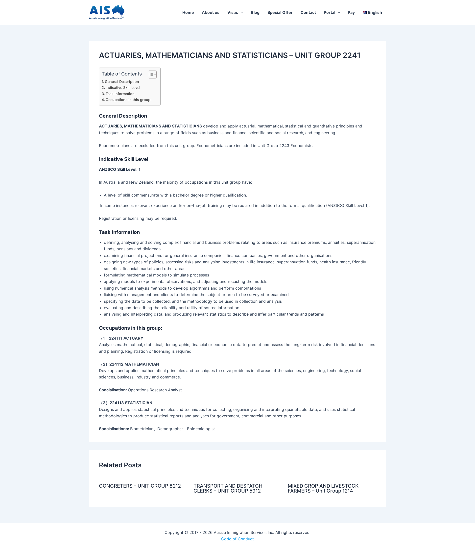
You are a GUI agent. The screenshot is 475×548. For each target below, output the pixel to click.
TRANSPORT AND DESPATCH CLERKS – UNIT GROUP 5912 (227, 488)
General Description (122, 81)
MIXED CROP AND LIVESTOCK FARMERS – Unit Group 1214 (323, 488)
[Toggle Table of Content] (149, 74)
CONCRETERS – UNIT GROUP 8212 (140, 486)
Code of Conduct (237, 538)
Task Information (120, 94)
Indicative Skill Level (123, 87)
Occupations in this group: (128, 100)
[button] (240, 12)
